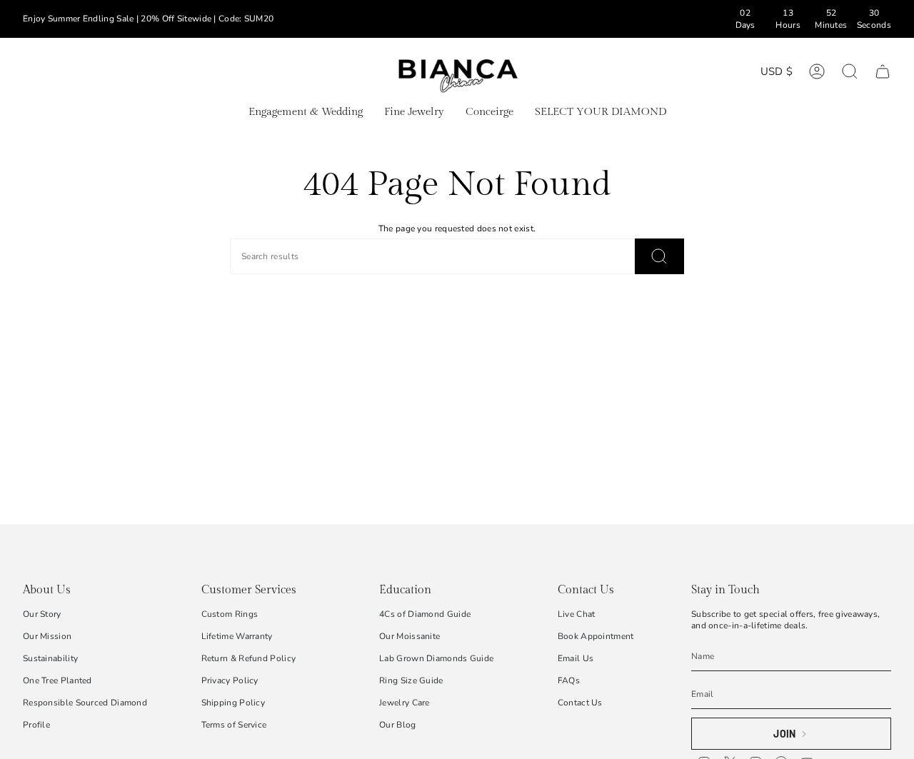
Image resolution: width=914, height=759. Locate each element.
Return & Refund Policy (248, 658)
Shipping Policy (233, 702)
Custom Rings (229, 614)
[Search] (659, 256)
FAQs (569, 680)
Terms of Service (234, 724)
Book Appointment (596, 636)
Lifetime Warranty (237, 636)
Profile (36, 724)
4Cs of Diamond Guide (425, 614)
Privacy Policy (229, 680)
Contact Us (580, 702)
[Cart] (882, 71)
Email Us (575, 658)
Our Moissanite (409, 636)
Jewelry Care (404, 702)
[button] (305, 113)
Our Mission (47, 636)
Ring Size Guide (411, 680)
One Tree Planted (57, 680)
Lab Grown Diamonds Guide (436, 658)
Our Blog (397, 724)
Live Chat (577, 614)
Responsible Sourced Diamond (85, 702)
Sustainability (50, 658)
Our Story (42, 614)
